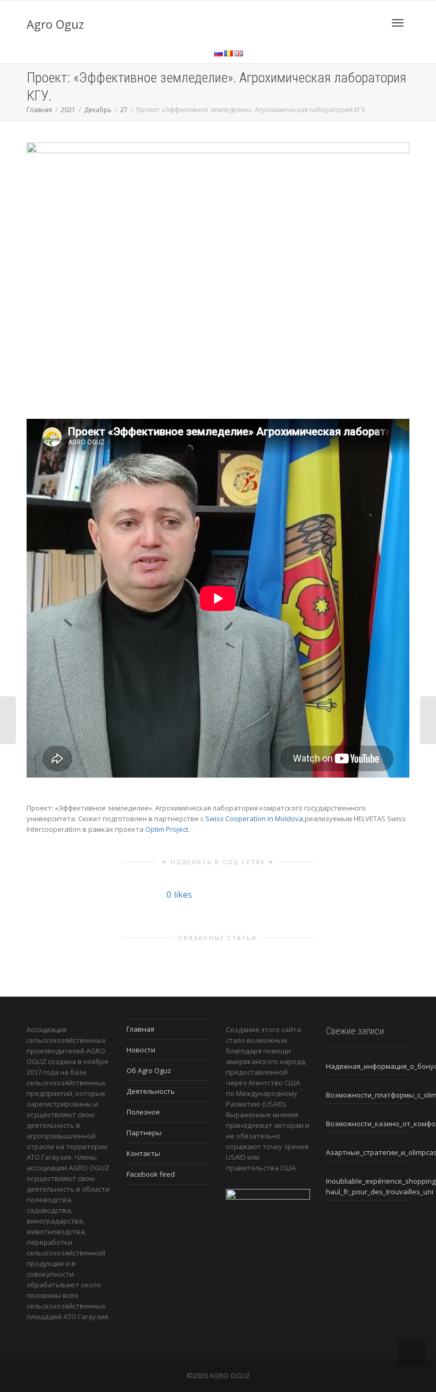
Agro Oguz (55, 24)
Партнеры (144, 1132)
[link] (254, 818)
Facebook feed (151, 1174)
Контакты (143, 1153)
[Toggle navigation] (397, 23)
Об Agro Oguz (149, 1070)
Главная (140, 1029)
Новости (141, 1049)
